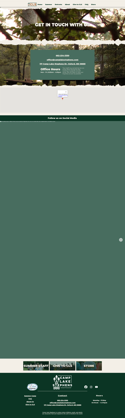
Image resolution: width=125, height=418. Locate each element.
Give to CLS (30, 404)
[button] (48, 4)
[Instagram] (91, 386)
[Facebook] (85, 386)
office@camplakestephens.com (62, 60)
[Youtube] (96, 386)
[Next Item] (121, 240)
